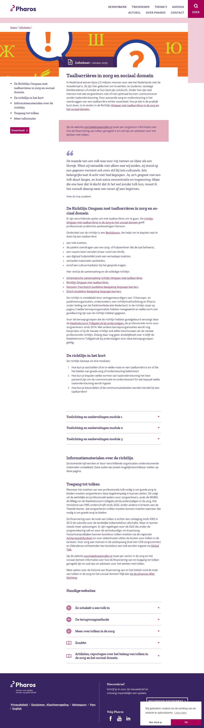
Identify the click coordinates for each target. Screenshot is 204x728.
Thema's (161, 7)
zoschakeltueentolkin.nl (98, 127)
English (17, 708)
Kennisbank (117, 7)
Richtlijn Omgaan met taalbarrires (87, 282)
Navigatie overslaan (13, 3)
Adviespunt (79, 704)
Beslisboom (113, 232)
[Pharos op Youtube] (119, 719)
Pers (92, 704)
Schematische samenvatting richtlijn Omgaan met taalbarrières (104, 278)
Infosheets (24, 27)
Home (13, 27)
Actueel (134, 12)
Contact (177, 12)
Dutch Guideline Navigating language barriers (93, 291)
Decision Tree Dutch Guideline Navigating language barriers (102, 287)
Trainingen (140, 7)
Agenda (178, 7)
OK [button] (186, 722)
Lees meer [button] (180, 712)
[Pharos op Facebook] (110, 719)
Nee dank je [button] (155, 722)
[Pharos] (23, 7)
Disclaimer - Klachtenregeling (50, 704)
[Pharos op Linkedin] (128, 719)
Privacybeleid (19, 704)
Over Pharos (156, 12)
